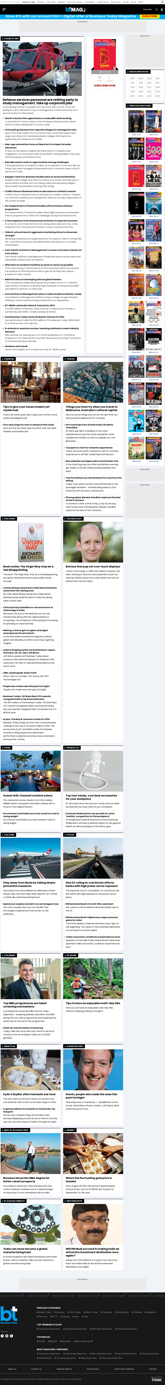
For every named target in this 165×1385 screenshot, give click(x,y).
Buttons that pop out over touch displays (93, 566)
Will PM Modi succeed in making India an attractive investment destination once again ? (92, 1252)
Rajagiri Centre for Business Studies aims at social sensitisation (40, 176)
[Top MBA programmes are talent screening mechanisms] (31, 979)
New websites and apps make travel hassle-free (92, 461)
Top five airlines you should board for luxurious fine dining (94, 479)
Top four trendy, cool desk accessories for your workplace (91, 797)
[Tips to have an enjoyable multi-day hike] (93, 979)
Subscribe (147, 9)
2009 (149, 78)
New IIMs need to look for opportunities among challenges (37, 162)
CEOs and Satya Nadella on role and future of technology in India (28, 609)
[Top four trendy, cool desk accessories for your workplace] (93, 772)
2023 (132, 96)
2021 (149, 91)
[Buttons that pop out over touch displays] (93, 543)
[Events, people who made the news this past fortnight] (93, 1070)
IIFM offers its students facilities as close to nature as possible (39, 264)
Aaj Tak (133, 2)
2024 (140, 96)
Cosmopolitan (90, 2)
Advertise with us (64, 1369)
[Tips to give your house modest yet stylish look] (31, 383)
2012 (141, 82)
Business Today (29, 2)
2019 (132, 91)
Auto (77, 1316)
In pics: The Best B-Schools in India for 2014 (26, 719)
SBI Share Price (45, 1358)
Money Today (91, 1312)
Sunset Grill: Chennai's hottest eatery (28, 795)
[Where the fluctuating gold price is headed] (93, 1154)
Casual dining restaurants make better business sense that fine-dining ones (30, 589)
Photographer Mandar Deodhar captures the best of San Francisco (93, 499)
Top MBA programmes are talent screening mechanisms (25, 1005)
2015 (132, 87)
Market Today (45, 1312)
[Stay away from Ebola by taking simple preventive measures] (31, 859)
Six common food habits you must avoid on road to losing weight (31, 815)
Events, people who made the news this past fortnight (91, 1096)
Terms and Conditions (124, 1369)
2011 (132, 82)
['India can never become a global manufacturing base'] (31, 1225)
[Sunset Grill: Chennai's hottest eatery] (31, 772)
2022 (157, 91)
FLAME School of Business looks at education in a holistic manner (40, 191)
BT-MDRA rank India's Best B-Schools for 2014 (30, 305)
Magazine (151, 1312)
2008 (140, 78)
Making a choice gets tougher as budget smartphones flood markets (25, 632)
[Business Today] (75, 9)
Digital (110, 81)
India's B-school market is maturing (23, 1028)
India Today (51, 2)
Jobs (86, 1316)
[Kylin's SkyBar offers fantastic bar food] (31, 1070)
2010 (157, 78)
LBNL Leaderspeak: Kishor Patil (19, 673)
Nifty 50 (53, 1341)
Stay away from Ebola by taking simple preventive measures (29, 884)
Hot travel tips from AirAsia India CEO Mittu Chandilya (89, 426)
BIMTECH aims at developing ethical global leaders (33, 279)
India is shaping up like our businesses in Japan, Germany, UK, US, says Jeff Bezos (29, 651)
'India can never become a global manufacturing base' (25, 1250)
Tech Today (75, 1312)
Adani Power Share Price (76, 1329)
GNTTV (140, 2)
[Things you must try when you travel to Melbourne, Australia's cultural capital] (93, 383)
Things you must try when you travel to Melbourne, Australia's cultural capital (91, 408)
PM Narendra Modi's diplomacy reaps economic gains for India (92, 919)
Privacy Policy (93, 1369)
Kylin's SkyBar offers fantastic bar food (29, 1094)
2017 (149, 87)
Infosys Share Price (150, 1353)
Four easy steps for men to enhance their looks (28, 424)
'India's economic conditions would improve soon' (93, 937)
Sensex (42, 1341)
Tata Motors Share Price (49, 1329)
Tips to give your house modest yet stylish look (26, 408)
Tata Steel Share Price (127, 1329)
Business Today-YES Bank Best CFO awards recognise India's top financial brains (27, 698)
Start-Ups (43, 1316)
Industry (66, 1316)
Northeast (61, 2)
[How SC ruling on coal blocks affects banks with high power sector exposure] (93, 859)
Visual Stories (123, 1312)
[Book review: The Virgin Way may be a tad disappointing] (31, 543)
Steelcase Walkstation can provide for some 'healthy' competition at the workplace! (90, 815)
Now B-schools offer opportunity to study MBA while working (38, 118)
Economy (60, 1312)
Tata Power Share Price (111, 1358)
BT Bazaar (40, 2)
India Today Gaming (74, 2)
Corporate (107, 1312)
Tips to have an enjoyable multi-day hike (93, 1003)
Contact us (36, 1369)
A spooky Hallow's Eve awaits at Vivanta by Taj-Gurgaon (29, 1110)
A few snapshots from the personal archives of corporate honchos (41, 220)
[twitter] (11, 1335)
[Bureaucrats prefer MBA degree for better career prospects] (31, 1154)
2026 (157, 96)
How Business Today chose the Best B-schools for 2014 (34, 316)
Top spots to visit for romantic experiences (89, 447)
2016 (141, 87)
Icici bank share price (66, 1358)
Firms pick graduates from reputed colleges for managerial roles (40, 129)
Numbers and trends (16, 346)
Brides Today (116, 2)
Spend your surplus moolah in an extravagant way (31, 904)
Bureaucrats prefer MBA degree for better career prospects (26, 1179)
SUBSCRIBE (150, 16)
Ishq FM (126, 2)
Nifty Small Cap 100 (84, 1341)
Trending (138, 1312)
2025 (149, 96)
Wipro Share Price (88, 1358)
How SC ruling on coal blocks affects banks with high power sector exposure (92, 884)
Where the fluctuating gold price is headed (89, 1179)
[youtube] (6, 1335)
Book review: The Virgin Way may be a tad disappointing (28, 568)
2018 (157, 87)
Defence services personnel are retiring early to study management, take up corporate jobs (40, 101)
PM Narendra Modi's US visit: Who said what (89, 904)
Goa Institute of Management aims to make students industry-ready (43, 294)
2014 (157, 82)
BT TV (54, 1316)
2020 (140, 91)
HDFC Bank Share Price (102, 1329)
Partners (153, 1369)
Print (99, 81)
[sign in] (161, 9)
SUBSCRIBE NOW (105, 85)
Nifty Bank (66, 1341)
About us (12, 1369)
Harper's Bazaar (103, 2)
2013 (149, 82)
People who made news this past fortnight (26, 686)
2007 (132, 78)
